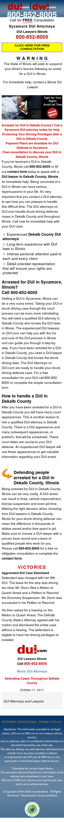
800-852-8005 (32, 14)
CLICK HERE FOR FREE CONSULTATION (32, 47)
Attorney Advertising (19, 722)
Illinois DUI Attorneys (32, 671)
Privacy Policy (50, 722)
